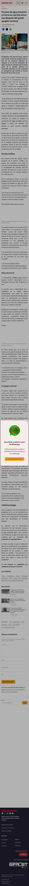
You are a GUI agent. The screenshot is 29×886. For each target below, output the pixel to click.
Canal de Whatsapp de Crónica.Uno (14, 459)
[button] (14, 443)
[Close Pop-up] (27, 421)
